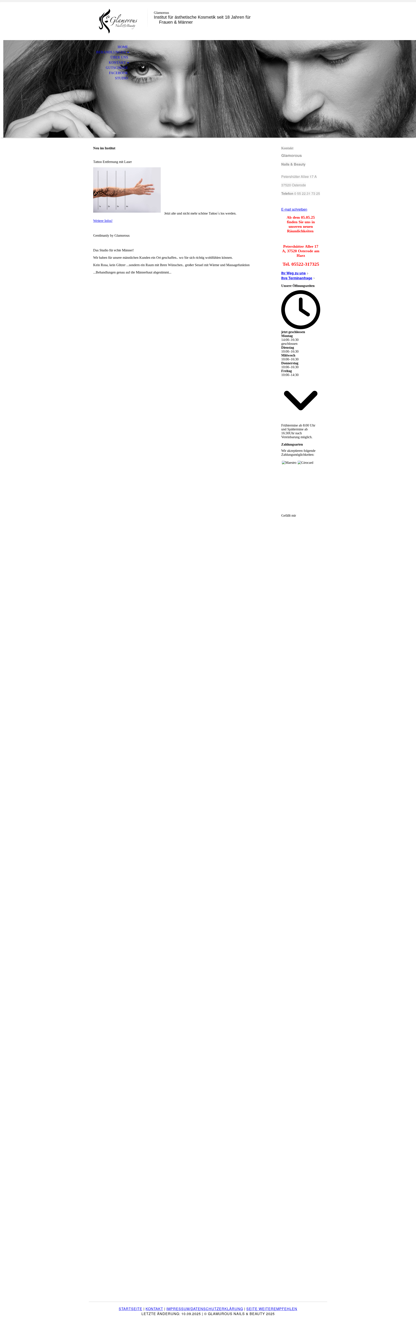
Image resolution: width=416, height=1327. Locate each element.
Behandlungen (111, 52)
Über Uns (119, 57)
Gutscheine (117, 68)
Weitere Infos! (102, 221)
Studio (121, 78)
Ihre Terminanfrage (296, 277)
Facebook (118, 73)
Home (123, 47)
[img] (118, 21)
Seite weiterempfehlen (271, 1308)
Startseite (130, 1308)
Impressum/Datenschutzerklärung (204, 1308)
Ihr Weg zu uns (293, 272)
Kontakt (117, 62)
